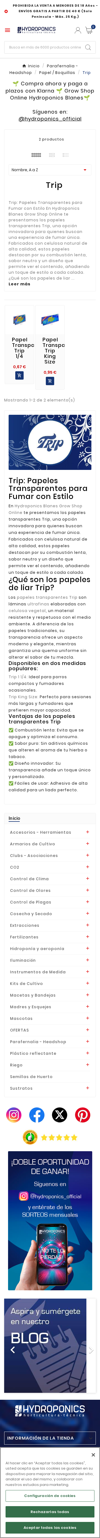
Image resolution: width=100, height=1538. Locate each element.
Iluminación (23, 960)
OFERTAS (19, 1030)
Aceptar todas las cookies (50, 1527)
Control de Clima (29, 879)
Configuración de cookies (50, 1495)
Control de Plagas (30, 902)
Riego (16, 1065)
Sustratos (21, 1088)
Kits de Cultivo (26, 983)
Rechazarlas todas (50, 1511)
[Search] (88, 47)
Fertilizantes (24, 937)
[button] (11, 1346)
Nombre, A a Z (50, 170)
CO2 (14, 867)
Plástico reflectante (33, 1053)
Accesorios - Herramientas (40, 832)
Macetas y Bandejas (33, 995)
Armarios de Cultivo (32, 844)
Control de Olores (30, 890)
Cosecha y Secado (31, 914)
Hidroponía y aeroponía (37, 948)
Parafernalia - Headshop (38, 1042)
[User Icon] (78, 30)
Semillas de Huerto (31, 1076)
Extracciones (24, 925)
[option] (50, 1346)
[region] (50, 1492)
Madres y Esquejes (30, 1007)
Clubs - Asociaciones (34, 855)
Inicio (15, 818)
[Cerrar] (93, 1455)
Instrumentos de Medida (38, 972)
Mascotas (21, 1018)
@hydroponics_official (50, 118)
